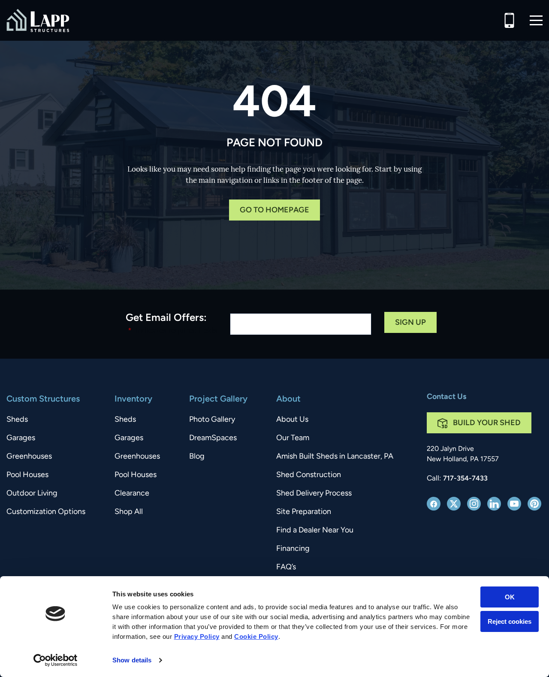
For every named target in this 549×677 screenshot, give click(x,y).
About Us (292, 420)
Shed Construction (308, 475)
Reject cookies (509, 621)
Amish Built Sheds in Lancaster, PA (334, 457)
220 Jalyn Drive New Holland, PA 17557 (463, 454)
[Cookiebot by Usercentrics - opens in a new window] (55, 660)
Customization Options (45, 512)
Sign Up (410, 323)
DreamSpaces (213, 438)
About (288, 399)
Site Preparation (303, 512)
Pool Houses (27, 475)
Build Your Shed (487, 423)
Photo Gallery (212, 420)
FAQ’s (286, 567)
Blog (197, 457)
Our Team (292, 438)
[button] (536, 20)
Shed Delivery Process (314, 494)
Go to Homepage (274, 211)
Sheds (17, 420)
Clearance (132, 494)
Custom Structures (43, 399)
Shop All (129, 512)
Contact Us (446, 397)
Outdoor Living (31, 494)
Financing (293, 549)
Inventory (133, 399)
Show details (131, 660)
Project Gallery (218, 399)
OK (510, 597)
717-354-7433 (465, 478)
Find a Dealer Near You (314, 531)
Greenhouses (29, 457)
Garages (20, 438)
